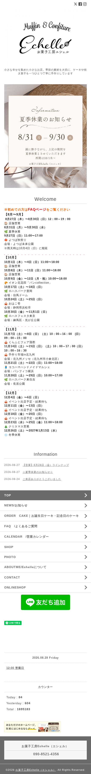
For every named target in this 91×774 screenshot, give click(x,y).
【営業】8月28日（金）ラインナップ (46, 465)
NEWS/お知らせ (16, 505)
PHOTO (10, 557)
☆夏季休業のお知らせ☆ (38, 472)
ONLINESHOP (15, 587)
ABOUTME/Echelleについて (25, 567)
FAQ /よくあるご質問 (20, 526)
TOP (7, 495)
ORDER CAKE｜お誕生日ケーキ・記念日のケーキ (41, 515)
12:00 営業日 (15, 668)
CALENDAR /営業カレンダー (26, 536)
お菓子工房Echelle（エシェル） (35, 769)
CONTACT (12, 577)
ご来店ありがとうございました (42, 479)
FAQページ (37, 209)
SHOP (8, 547)
